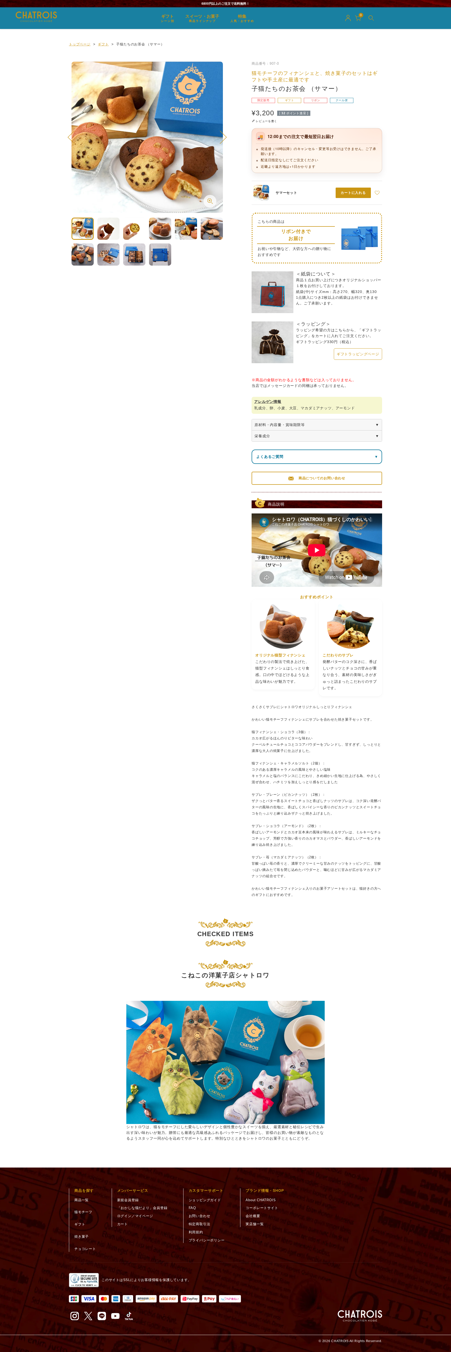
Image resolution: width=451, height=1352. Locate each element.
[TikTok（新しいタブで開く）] (129, 1316)
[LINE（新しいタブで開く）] (102, 1316)
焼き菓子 (81, 1237)
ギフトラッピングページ (358, 354)
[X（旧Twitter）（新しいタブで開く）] (88, 1316)
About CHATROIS (261, 1200)
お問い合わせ (199, 1216)
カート (122, 1224)
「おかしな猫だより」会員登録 (142, 1208)
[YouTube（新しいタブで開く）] (115, 1316)
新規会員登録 (128, 1200)
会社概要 (253, 1216)
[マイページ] (348, 18)
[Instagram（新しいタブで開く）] (74, 1316)
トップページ (80, 44)
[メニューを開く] (371, 18)
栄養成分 (262, 436)
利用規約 (196, 1232)
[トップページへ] (360, 1316)
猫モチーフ (83, 1212)
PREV (71, 137)
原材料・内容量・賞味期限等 (279, 425)
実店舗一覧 (255, 1224)
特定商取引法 (199, 1224)
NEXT (223, 137)
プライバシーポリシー (207, 1240)
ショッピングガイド (205, 1200)
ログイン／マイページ (135, 1216)
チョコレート (85, 1249)
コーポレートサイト (262, 1208)
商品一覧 (81, 1200)
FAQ (192, 1208)
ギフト (103, 44)
